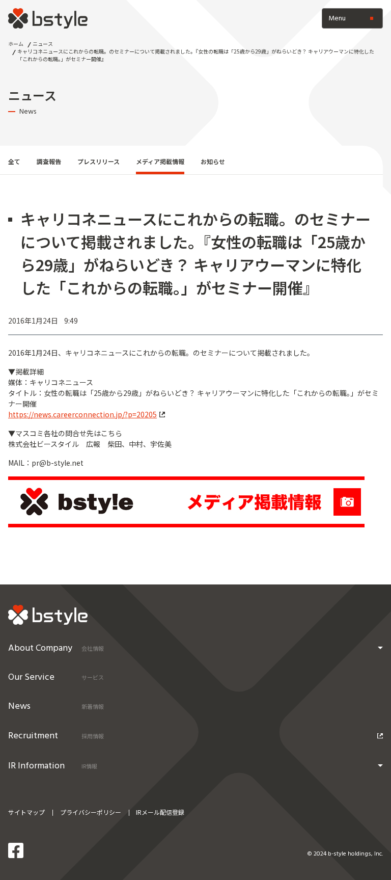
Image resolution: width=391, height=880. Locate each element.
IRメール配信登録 (160, 812)
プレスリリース (98, 161)
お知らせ (213, 161)
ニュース (43, 43)
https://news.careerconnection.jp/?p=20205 (82, 414)
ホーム (15, 43)
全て (14, 161)
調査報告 (49, 161)
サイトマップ (26, 812)
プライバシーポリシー (90, 812)
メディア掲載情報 (160, 161)
